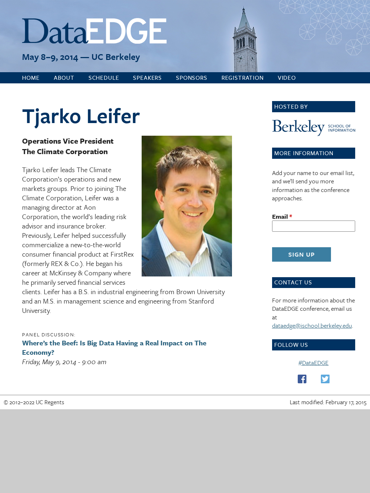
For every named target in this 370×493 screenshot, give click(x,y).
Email (282, 216)
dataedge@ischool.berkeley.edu (312, 325)
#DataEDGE (313, 362)
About (64, 77)
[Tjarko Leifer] (187, 274)
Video (287, 77)
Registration (242, 77)
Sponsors (191, 77)
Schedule (104, 77)
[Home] (94, 32)
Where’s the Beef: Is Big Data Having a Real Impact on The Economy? (114, 347)
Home (30, 77)
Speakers (147, 77)
